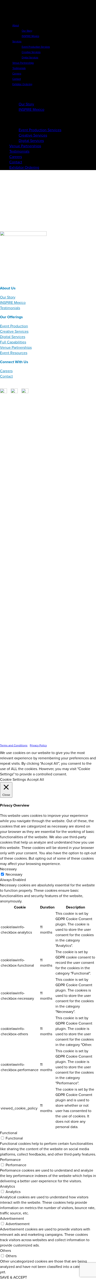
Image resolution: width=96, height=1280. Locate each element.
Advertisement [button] (12, 1218)
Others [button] (5, 1250)
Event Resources (13, 352)
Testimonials (10, 308)
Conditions (21, 279)
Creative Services (14, 331)
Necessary (14, 874)
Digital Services (12, 336)
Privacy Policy (39, 279)
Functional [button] (8, 1133)
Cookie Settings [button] (13, 779)
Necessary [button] (8, 869)
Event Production (14, 326)
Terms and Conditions (13, 745)
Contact (6, 376)
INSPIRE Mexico (13, 302)
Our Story (7, 297)
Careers (6, 371)
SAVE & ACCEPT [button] (13, 1277)
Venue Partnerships (16, 347)
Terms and (7, 279)
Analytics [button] (7, 1186)
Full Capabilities (13, 342)
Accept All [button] (35, 779)
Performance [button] (10, 1159)
